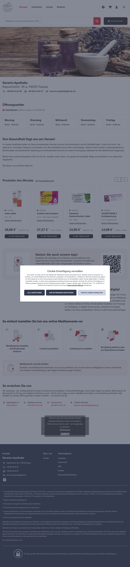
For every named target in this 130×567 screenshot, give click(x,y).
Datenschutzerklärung (75, 285)
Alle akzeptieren (34, 293)
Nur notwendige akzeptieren (61, 293)
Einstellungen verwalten (92, 293)
